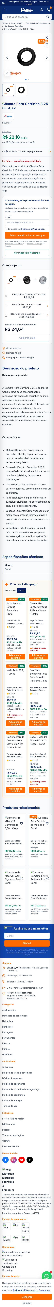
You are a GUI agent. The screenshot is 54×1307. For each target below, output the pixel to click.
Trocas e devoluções (13, 1135)
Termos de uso (9, 1106)
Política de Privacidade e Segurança (31, 1290)
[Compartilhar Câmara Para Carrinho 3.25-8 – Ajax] (47, 37)
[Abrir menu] (5, 10)
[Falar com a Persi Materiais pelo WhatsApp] (47, 1276)
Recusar (27, 1302)
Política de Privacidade (32, 229)
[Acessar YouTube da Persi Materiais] (21, 1160)
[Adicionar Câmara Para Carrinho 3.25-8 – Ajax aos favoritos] (47, 44)
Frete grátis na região (13, 1118)
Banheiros (7, 1027)
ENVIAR (27, 943)
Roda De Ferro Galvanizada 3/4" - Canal (27, 315)
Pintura (6, 1049)
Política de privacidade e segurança (20, 1089)
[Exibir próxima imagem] (47, 58)
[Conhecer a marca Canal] (8, 116)
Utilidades (7, 1054)
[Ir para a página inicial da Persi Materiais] (27, 10)
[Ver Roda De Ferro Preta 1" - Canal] (26, 280)
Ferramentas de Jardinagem (38, 23)
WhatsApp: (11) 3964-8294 (19, 975)
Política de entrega (12, 1100)
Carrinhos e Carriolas (13, 26)
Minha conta (8, 1124)
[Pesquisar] (48, 17)
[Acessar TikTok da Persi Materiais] (29, 1160)
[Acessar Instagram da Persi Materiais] (13, 1160)
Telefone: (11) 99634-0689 (20, 981)
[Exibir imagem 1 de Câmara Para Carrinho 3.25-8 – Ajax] (8, 90)
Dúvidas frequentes (12, 1078)
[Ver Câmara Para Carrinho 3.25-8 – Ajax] (11, 280)
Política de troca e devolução (17, 1072)
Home (5, 23)
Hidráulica (7, 1021)
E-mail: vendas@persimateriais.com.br (25, 988)
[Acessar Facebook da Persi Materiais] (5, 1160)
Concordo (27, 1296)
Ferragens (7, 1032)
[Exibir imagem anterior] (7, 58)
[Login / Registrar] (41, 10)
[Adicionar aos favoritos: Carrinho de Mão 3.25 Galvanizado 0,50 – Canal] (21, 823)
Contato (6, 1141)
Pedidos (6, 1130)
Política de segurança (13, 1095)
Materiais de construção (15, 1015)
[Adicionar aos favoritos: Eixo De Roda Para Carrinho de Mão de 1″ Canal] (47, 823)
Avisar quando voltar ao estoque (27, 235)
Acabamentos (9, 1010)
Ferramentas (16, 23)
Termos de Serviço (34, 244)
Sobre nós (7, 1067)
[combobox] (23, 17)
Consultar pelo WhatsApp (27, 253)
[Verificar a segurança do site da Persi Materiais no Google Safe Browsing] (11, 1265)
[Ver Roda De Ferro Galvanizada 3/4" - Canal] (42, 280)
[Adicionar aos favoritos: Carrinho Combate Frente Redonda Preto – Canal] (47, 878)
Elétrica (6, 1043)
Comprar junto (27, 337)
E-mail (8, 217)
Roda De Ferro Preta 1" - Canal (26, 306)
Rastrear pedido (10, 1146)
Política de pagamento (13, 1084)
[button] (25, 79)
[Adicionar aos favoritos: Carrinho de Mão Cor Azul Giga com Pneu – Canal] (21, 878)
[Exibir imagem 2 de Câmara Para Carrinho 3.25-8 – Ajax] (21, 90)
